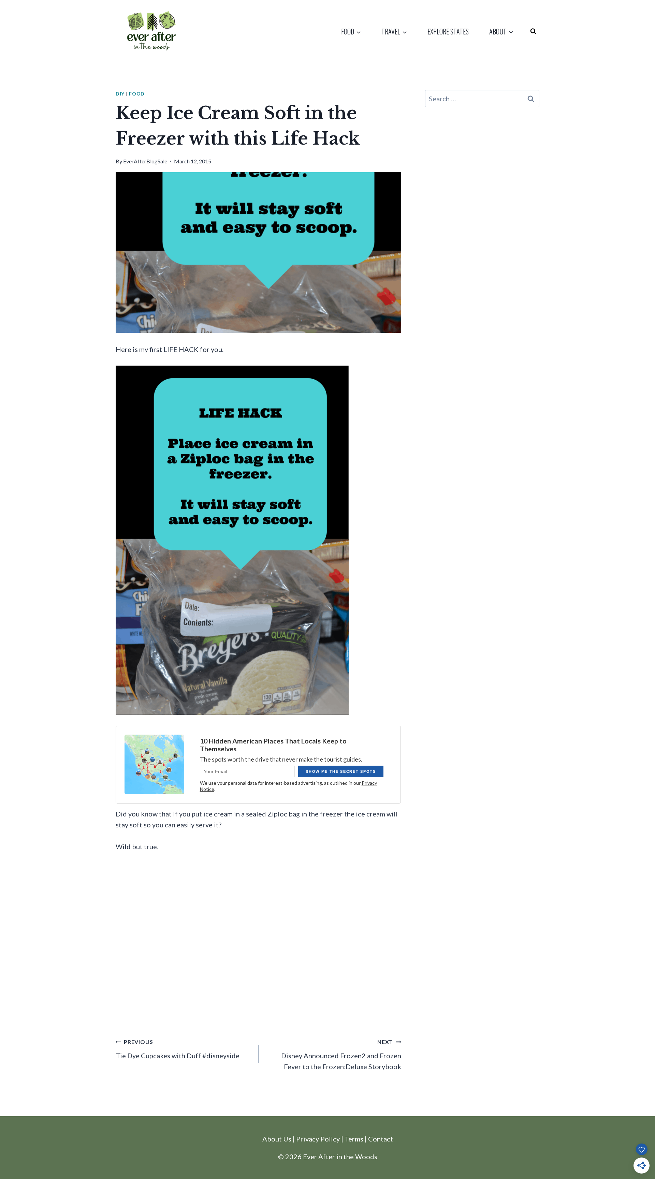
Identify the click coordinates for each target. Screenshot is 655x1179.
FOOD (137, 94)
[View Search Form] (533, 31)
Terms (354, 1139)
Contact (380, 1139)
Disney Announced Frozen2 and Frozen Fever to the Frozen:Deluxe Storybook (341, 1054)
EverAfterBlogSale (145, 161)
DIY (120, 94)
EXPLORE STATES (448, 31)
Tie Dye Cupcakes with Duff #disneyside (177, 1049)
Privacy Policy (318, 1139)
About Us (276, 1139)
